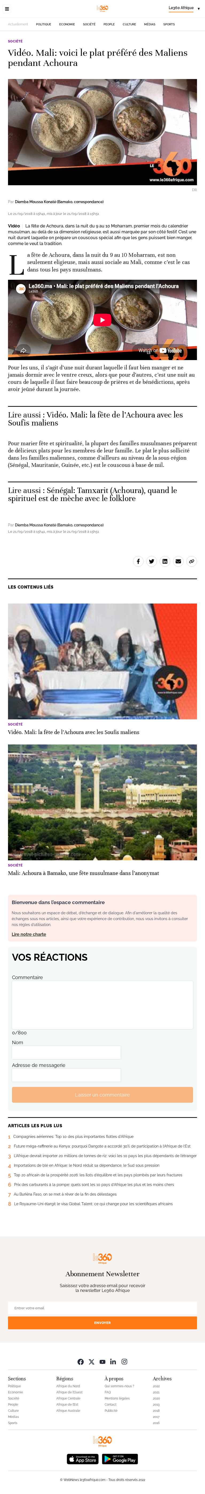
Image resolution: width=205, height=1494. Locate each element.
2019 (156, 1404)
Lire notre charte (29, 934)
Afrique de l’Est (67, 1404)
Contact (110, 1404)
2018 (156, 1411)
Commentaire (27, 977)
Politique (43, 24)
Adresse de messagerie (38, 1065)
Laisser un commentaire (102, 1095)
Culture (129, 24)
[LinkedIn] (113, 1361)
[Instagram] (124, 1361)
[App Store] (83, 1458)
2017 (156, 1417)
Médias (149, 24)
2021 (156, 1392)
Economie (67, 24)
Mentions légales (117, 1398)
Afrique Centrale (68, 1398)
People (109, 24)
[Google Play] (120, 1458)
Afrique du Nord (68, 1386)
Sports (169, 24)
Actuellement (18, 24)
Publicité (111, 1411)
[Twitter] (91, 1361)
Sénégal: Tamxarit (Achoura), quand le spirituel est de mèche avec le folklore (92, 494)
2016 (156, 1423)
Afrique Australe (68, 1411)
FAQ (108, 1392)
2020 (156, 1398)
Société (89, 24)
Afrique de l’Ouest (69, 1392)
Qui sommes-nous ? (119, 1386)
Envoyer (102, 1323)
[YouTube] (102, 1361)
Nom (17, 1042)
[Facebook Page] (80, 1361)
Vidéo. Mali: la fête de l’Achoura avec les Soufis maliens (95, 419)
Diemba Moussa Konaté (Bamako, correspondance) (59, 202)
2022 (156, 1386)
